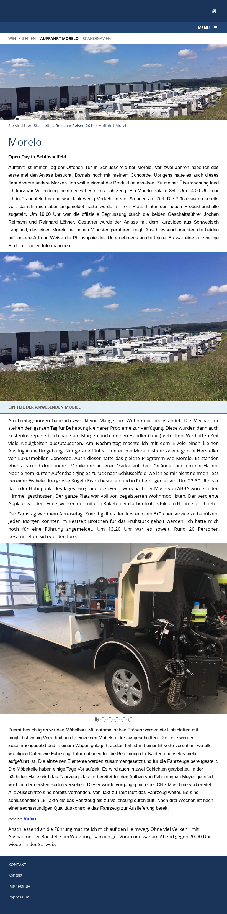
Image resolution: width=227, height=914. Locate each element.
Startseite (42, 125)
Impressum (18, 897)
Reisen (62, 125)
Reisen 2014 (83, 125)
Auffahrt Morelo (113, 125)
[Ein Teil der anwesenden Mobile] (113, 327)
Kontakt (15, 875)
